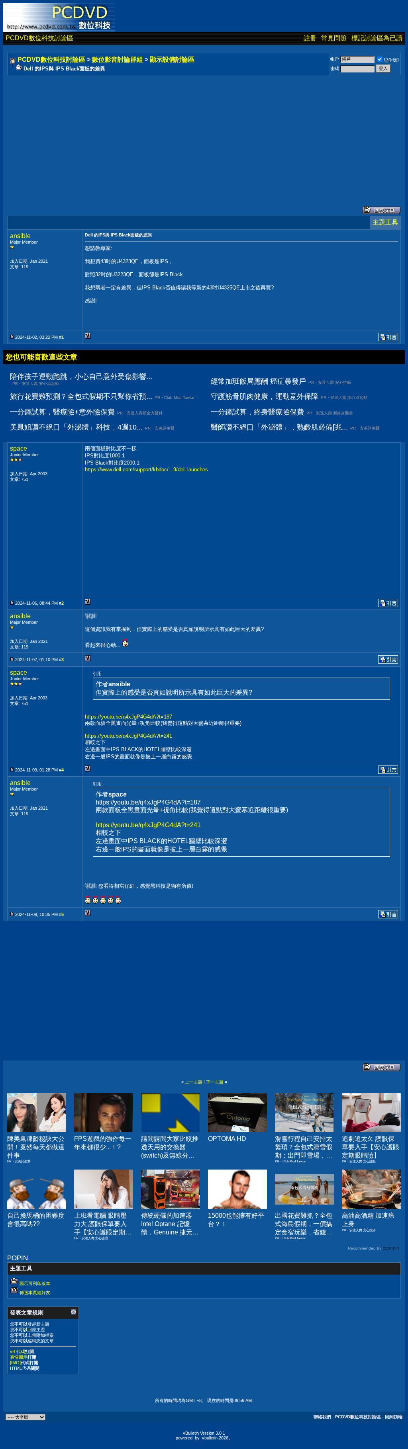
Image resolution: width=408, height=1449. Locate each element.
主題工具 (385, 222)
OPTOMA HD (227, 1138)
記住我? (391, 60)
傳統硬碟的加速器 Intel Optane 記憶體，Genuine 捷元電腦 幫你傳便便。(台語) (170, 1232)
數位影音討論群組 (117, 59)
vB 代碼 (17, 1351)
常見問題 (334, 38)
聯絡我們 (322, 1416)
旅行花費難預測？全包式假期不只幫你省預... (81, 396)
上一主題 (193, 1082)
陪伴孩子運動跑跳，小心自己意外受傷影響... (81, 377)
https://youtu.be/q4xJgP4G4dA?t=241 (128, 736)
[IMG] (15, 1362)
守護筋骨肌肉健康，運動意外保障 (264, 396)
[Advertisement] (204, 132)
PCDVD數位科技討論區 (39, 38)
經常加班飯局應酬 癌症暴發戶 (258, 381)
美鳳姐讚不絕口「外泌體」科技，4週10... (76, 427)
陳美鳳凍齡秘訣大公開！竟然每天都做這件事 (36, 1147)
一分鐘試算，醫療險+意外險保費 (62, 412)
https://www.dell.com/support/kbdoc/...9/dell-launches (146, 470)
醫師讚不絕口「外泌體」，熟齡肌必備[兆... (279, 427)
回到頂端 (393, 1416)
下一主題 (215, 1082)
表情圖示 (18, 1357)
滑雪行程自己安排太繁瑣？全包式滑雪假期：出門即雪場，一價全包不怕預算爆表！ (303, 1155)
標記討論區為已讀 (376, 38)
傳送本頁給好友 (35, 1292)
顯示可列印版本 (35, 1283)
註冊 (310, 38)
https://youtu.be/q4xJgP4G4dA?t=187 (128, 717)
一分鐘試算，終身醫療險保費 (257, 412)
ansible (20, 235)
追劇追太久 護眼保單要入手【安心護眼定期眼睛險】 (370, 1147)
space (18, 448)
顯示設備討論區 (172, 59)
